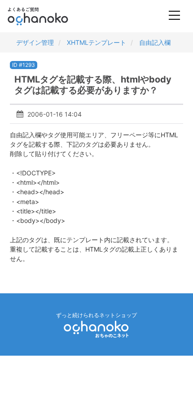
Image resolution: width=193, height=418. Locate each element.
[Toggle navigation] (174, 16)
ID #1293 (23, 64)
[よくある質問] (50, 16)
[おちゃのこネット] (96, 329)
